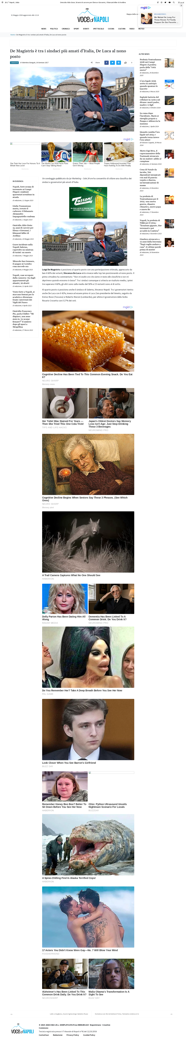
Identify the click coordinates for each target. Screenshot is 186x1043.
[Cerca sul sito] (157, 2)
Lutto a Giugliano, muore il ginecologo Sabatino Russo (69, 1014)
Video (131, 28)
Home (13, 35)
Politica (54, 28)
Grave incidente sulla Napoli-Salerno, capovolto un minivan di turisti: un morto (93, 2)
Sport (76, 28)
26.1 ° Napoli (11, 2)
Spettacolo (98, 28)
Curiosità (14, 63)
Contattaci (44, 1035)
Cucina (111, 28)
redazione (18, 200)
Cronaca (66, 28)
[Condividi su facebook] (106, 63)
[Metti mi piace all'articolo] (125, 63)
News (43, 28)
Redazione (57, 1035)
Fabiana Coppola (147, 142)
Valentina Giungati (28, 62)
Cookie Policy (89, 1035)
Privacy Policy (73, 1035)
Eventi (86, 28)
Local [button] (182, 2)
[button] (174, 2)
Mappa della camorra (134, 14)
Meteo (141, 28)
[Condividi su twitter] (112, 63)
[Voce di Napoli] (93, 15)
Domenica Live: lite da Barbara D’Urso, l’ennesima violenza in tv (117, 1014)
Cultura (121, 28)
